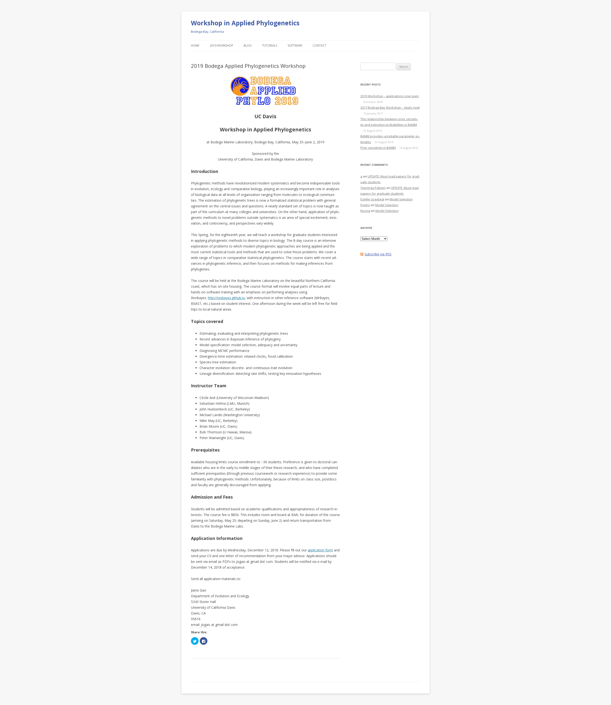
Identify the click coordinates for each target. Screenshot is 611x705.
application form (320, 550)
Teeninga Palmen (373, 188)
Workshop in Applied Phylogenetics (245, 23)
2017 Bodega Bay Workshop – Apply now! (390, 107)
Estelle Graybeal (372, 199)
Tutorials (269, 45)
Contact (319, 45)
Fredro (365, 205)
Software (295, 45)
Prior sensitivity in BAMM (378, 147)
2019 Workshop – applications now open (389, 96)
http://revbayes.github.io (226, 298)
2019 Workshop (221, 45)
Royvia (365, 211)
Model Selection (401, 199)
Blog (248, 45)
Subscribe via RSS (377, 254)
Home (195, 45)
